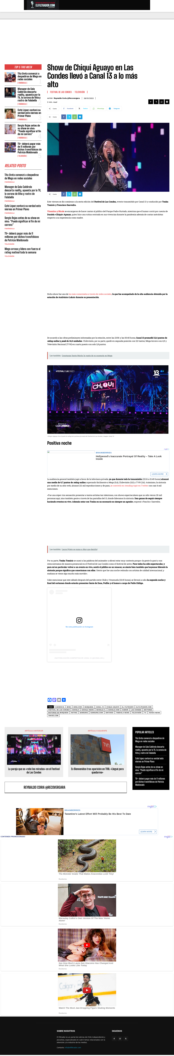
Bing (69, 707)
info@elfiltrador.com (73, 1047)
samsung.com (96, 713)
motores (148, 710)
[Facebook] (150, 101)
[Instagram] (120, 1038)
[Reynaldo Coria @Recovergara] (15, 787)
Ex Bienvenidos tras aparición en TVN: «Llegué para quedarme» (97, 770)
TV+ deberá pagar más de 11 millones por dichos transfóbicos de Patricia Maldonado (30, 148)
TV (145, 713)
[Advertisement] (87, 37)
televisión (137, 713)
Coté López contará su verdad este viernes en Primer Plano (29, 112)
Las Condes (136, 710)
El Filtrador (128, 707)
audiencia (59, 707)
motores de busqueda (58, 713)
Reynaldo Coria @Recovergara (67, 98)
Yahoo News (154, 713)
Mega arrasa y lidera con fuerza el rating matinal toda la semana (22, 250)
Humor (125, 710)
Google (75, 710)
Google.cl (101, 710)
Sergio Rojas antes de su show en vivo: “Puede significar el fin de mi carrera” (29, 130)
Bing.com (78, 707)
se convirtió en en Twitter (129, 485)
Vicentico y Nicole (55, 211)
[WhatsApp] (161, 101)
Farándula (22, 83)
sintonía (110, 713)
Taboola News (122, 713)
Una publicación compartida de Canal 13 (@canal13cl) (79, 658)
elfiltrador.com (144, 707)
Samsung (84, 713)
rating (74, 713)
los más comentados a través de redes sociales (90, 294)
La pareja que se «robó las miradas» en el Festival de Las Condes (34, 770)
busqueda (89, 707)
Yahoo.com (53, 715)
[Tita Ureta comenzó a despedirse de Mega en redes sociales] (10, 77)
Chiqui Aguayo (112, 707)
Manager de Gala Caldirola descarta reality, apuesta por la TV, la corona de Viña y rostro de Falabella (29, 94)
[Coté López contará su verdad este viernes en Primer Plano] (10, 114)
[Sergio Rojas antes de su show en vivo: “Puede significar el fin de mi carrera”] (10, 129)
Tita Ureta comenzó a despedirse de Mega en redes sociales (30, 76)
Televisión (22, 156)
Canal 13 (100, 707)
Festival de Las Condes (61, 92)
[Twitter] (156, 101)
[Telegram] (167, 101)
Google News (88, 710)
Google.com (113, 710)
